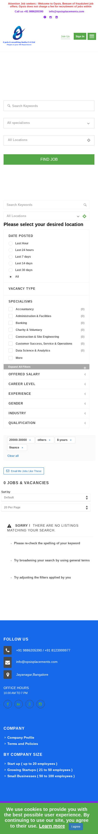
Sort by (5, 492)
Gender (16, 403)
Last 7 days (23, 256)
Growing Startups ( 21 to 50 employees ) (40, 770)
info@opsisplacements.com (66, 11)
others (42, 440)
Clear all (13, 456)
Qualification (22, 423)
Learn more (52, 826)
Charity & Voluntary (50, 330)
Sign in (80, 36)
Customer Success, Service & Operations (50, 343)
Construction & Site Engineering (50, 336)
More (19, 358)
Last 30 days (24, 270)
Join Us (65, 36)
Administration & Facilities (50, 316)
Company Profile (20, 737)
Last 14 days (24, 263)
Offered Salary (24, 374)
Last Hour (22, 243)
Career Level (22, 384)
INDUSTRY (17, 413)
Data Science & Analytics (50, 350)
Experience (20, 393)
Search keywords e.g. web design (24, 114)
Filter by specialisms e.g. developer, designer (32, 131)
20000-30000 (18, 440)
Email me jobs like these (26, 471)
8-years (62, 440)
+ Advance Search (15, 167)
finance (14, 447)
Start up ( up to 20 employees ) (32, 764)
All (17, 276)
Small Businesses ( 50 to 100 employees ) (41, 776)
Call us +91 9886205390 (29, 11)
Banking (50, 323)
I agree (75, 826)
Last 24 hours (24, 250)
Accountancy (50, 309)
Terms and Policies (22, 744)
